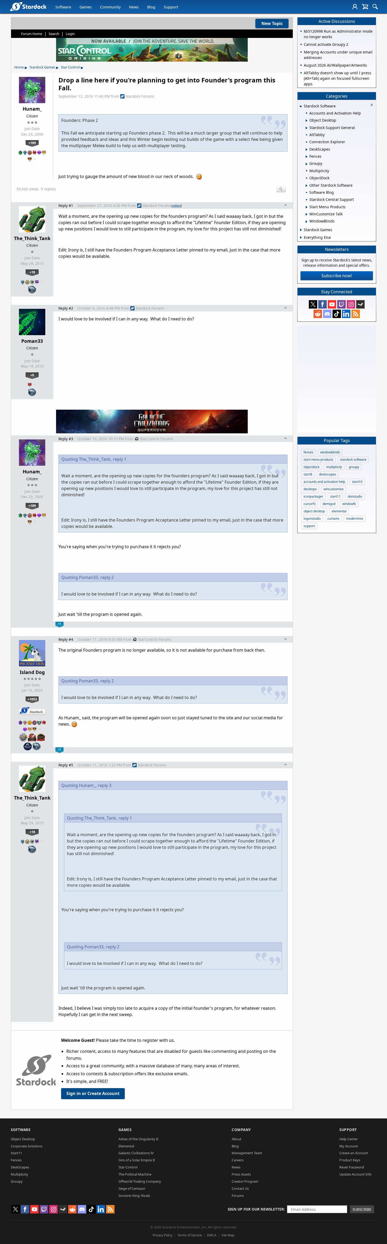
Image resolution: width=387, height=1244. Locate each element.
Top (285, 205)
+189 (32, 142)
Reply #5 (65, 764)
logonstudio (312, 518)
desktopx (310, 489)
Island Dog (32, 672)
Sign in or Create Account (93, 1093)
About (236, 1139)
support (309, 526)
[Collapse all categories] (372, 104)
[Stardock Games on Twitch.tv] (341, 304)
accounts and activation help (324, 481)
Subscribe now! (336, 276)
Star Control (70, 67)
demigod (328, 504)
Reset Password (351, 1167)
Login (70, 33)
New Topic (272, 23)
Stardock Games (42, 67)
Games (86, 6)
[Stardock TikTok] (336, 314)
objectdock (311, 467)
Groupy (17, 1181)
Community (110, 6)
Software (63, 6)
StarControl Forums (156, 438)
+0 (32, 375)
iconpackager (313, 496)
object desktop (314, 511)
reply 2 (107, 577)
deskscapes (327, 474)
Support (171, 6)
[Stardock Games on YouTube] (332, 304)
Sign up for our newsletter (256, 1209)
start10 (357, 481)
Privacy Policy (162, 1235)
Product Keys (349, 1160)
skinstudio (355, 496)
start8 (308, 474)
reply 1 (119, 459)
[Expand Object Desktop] (306, 120)
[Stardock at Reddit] (317, 314)
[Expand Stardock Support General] (306, 128)
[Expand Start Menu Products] (306, 207)
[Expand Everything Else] (301, 237)
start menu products (318, 459)
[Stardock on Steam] (360, 304)
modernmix (354, 518)
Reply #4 (65, 639)
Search (54, 33)
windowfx (349, 504)
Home (19, 67)
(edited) (176, 205)
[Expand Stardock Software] (300, 106)
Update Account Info (355, 1174)
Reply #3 (65, 438)
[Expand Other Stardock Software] (306, 185)
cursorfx (310, 504)
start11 (335, 496)
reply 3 (104, 785)
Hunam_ (32, 109)
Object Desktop (23, 1139)
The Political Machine (134, 1174)
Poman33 (32, 341)
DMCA (211, 1235)
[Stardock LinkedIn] (346, 314)
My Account (348, 1146)
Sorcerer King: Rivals (134, 1195)
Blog (151, 6)
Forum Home (31, 33)
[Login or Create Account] (355, 6)
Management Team (247, 1153)
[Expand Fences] (306, 156)
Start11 (16, 1153)
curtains (333, 518)
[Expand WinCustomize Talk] (306, 214)
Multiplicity (19, 1174)
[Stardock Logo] (28, 6)
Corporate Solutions (26, 1146)
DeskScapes (20, 1167)
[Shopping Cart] (365, 6)
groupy (354, 467)
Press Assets (241, 1174)
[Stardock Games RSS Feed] (355, 314)
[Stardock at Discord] (327, 314)
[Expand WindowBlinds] (306, 221)
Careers (238, 1160)
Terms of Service (189, 1235)
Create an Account (353, 1153)
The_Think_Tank (32, 238)
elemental (339, 511)
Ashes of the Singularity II (138, 1139)
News (134, 6)
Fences (16, 1160)
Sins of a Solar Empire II (136, 1160)
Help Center (348, 1139)
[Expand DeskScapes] (306, 149)
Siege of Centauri (131, 1188)
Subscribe (362, 1209)
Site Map (227, 1235)
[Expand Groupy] (306, 164)
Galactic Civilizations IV (136, 1153)
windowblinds (330, 452)
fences (308, 452)
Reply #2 (65, 308)
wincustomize (334, 489)
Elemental (126, 1146)
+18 (32, 272)
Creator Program (245, 1181)
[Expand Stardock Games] (301, 230)
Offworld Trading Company (139, 1181)
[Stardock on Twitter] (313, 304)
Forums (238, 1195)
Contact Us (240, 1188)
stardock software (353, 459)
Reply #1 (65, 205)
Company (241, 1129)
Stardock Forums (140, 96)
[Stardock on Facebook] (322, 304)
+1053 (32, 699)
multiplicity (334, 467)
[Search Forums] (375, 6)
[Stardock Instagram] (351, 304)
